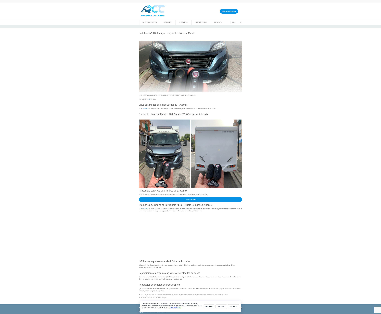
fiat (216, 294)
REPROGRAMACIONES (149, 22)
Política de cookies (175, 308)
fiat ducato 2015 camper (146, 297)
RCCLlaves (144, 108)
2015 (142, 294)
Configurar (233, 306)
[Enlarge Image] (190, 41)
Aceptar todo (209, 306)
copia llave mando (150, 294)
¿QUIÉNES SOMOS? (201, 22)
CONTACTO (218, 22)
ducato (176, 294)
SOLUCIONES (168, 22)
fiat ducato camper (160, 297)
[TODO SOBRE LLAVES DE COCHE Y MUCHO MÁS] (153, 16)
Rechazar (221, 306)
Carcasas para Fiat (190, 199)
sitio (149, 99)
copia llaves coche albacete (165, 294)
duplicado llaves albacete (186, 294)
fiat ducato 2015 (222, 294)
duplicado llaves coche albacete (204, 294)
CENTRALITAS (183, 22)
